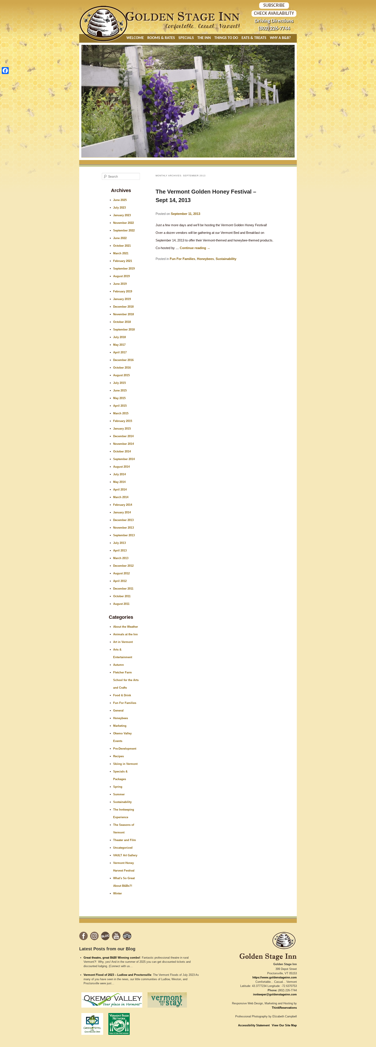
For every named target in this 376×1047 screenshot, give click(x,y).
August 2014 (121, 466)
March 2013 (120, 558)
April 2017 (120, 352)
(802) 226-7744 (274, 28)
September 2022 (124, 230)
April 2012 (120, 581)
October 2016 (122, 367)
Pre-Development (124, 748)
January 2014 (122, 512)
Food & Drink (122, 695)
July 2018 (119, 337)
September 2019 (124, 268)
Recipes (118, 756)
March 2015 (120, 413)
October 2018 (122, 322)
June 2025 (120, 200)
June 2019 (120, 283)
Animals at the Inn (125, 634)
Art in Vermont (123, 642)
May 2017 (119, 344)
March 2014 (120, 497)
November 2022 (123, 222)
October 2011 (122, 596)
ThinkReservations (284, 1007)
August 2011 (121, 603)
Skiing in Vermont (125, 763)
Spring (117, 786)
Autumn (118, 664)
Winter (117, 893)
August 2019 (121, 276)
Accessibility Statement (254, 1025)
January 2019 (122, 299)
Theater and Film (124, 840)
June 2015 (120, 390)
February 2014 (122, 504)
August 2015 (121, 375)
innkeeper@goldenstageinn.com (275, 994)
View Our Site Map (284, 1025)
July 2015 (119, 382)
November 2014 (123, 443)
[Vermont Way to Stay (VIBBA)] (167, 1008)
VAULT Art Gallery (125, 855)
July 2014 (119, 474)
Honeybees (205, 259)
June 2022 (120, 238)
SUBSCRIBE (274, 5)
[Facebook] (5, 70)
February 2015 (122, 421)
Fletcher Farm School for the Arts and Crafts (126, 680)
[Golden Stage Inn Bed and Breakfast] (104, 40)
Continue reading (195, 248)
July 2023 (119, 207)
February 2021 (122, 261)
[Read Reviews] (127, 936)
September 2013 (124, 535)
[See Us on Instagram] (94, 936)
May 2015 (119, 398)
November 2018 (123, 314)
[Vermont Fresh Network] (119, 1036)
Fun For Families (182, 259)
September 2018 (124, 329)
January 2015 (122, 428)
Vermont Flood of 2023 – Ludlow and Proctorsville (117, 974)
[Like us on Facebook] (83, 936)
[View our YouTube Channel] (116, 936)
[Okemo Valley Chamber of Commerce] (111, 1008)
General (118, 710)
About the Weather (125, 626)
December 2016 (123, 360)
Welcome (135, 38)
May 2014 (119, 482)
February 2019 (122, 291)
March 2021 (120, 253)
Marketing (119, 725)
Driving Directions (274, 21)
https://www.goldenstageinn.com (274, 977)
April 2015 (120, 405)
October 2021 (122, 245)
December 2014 (123, 436)
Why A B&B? (280, 38)
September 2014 (124, 459)
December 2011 (123, 588)
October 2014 (122, 451)
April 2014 (120, 489)
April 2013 (120, 550)
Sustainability (226, 259)
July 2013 (119, 543)
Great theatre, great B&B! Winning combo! (112, 957)
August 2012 (121, 573)
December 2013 (123, 520)
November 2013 (123, 527)
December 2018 (123, 306)
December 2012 (123, 565)
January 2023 (122, 215)
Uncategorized (123, 847)
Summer (119, 794)
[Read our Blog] (105, 936)
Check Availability (274, 13)
